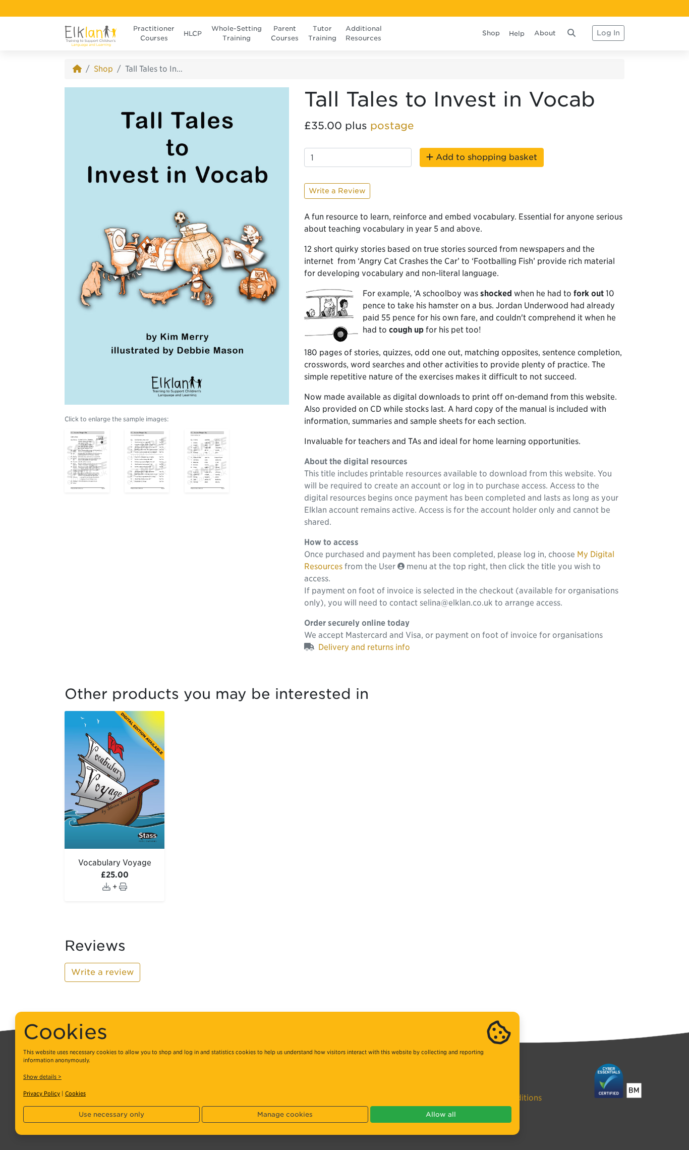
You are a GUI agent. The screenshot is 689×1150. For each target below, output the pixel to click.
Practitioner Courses (154, 33)
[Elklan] (91, 33)
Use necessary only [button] (111, 1114)
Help (517, 33)
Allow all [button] (441, 1114)
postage (392, 126)
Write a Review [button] (337, 191)
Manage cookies (285, 1114)
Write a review (102, 972)
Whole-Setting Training (236, 33)
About (545, 33)
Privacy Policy (41, 1093)
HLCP (193, 33)
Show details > (42, 1076)
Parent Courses (285, 33)
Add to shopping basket (485, 157)
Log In (608, 33)
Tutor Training (322, 33)
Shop (491, 33)
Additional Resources (364, 33)
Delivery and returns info (364, 647)
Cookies (75, 1093)
